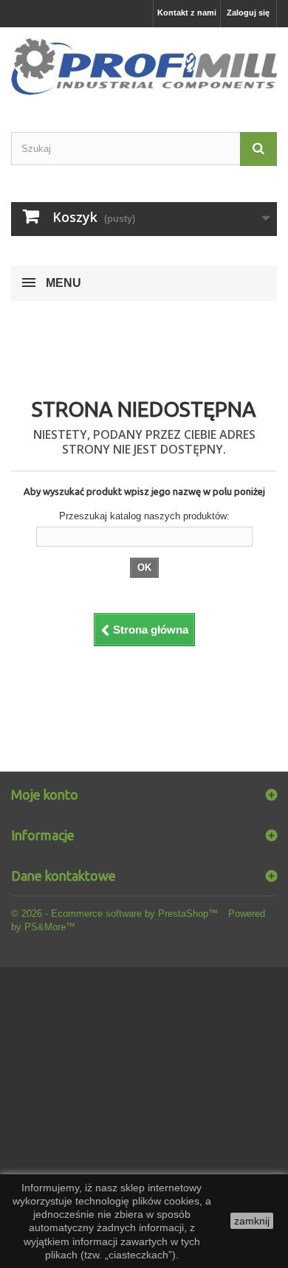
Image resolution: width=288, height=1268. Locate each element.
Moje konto (44, 794)
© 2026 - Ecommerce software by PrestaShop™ (116, 913)
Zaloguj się (248, 12)
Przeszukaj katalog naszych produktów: (144, 516)
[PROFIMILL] (144, 66)
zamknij (252, 1221)
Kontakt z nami (186, 12)
